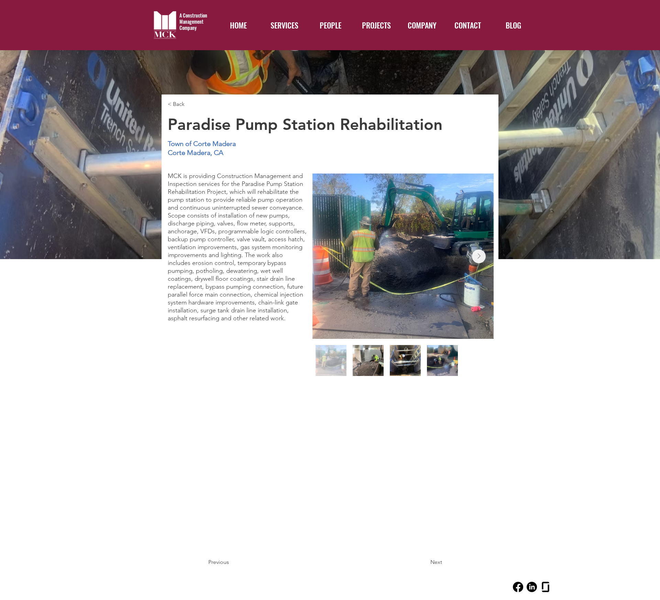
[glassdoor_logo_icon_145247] (545, 587)
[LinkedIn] (532, 587)
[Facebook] (518, 587)
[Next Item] (479, 256)
